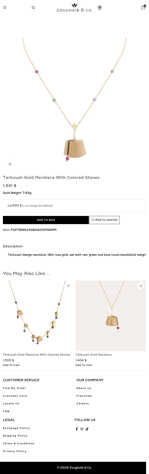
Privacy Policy (15, 451)
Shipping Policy (15, 435)
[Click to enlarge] (10, 164)
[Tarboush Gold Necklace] (110, 316)
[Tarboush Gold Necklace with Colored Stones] (38, 316)
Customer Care (15, 396)
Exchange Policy (16, 428)
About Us (83, 388)
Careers (82, 403)
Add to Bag (46, 219)
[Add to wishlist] (68, 285)
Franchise (84, 396)
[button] (11, 365)
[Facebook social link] (76, 429)
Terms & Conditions (19, 443)
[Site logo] (74, 7)
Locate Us (11, 403)
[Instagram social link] (81, 429)
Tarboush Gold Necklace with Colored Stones (36, 354)
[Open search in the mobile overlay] (31, 7)
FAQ (6, 411)
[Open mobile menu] (5, 7)
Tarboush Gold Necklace (93, 354)
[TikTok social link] (87, 429)
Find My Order (14, 388)
